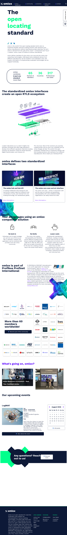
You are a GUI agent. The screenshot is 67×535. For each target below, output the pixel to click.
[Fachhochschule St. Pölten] (45, 306)
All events (57, 428)
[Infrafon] (37, 314)
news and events (47, 4)
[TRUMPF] (60, 344)
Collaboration (46, 517)
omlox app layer (36, 521)
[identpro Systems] (29, 314)
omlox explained (17, 4)
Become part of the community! (19, 331)
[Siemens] (21, 344)
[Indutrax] (45, 314)
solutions (38, 3)
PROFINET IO (44, 270)
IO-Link (29, 271)
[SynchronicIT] (37, 344)
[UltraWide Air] (29, 352)
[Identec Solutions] (21, 314)
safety (29, 281)
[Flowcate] (52, 306)
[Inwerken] (52, 314)
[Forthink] (6, 314)
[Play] (17, 377)
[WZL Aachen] (52, 352)
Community (45, 514)
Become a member (45, 520)
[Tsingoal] (52, 344)
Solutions (55, 514)
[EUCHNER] (37, 306)
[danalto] (21, 306)
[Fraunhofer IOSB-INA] (14, 314)
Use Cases (56, 517)
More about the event (23, 433)
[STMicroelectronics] (29, 344)
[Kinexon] (52, 321)
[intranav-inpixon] (60, 314)
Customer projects (55, 520)
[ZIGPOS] (60, 352)
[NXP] (52, 329)
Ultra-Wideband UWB (36, 526)
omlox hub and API (37, 518)
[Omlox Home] (6, 3)
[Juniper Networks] (45, 321)
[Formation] (60, 306)
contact (58, 3)
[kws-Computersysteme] (60, 321)
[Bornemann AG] (14, 306)
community (29, 3)
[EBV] (29, 306)
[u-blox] (21, 352)
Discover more (47, 457)
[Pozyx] (37, 337)
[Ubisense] (6, 352)
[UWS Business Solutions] (37, 352)
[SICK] (14, 344)
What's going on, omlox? (18, 363)
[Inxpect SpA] (37, 321)
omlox (43, 268)
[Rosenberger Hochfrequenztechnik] (52, 337)
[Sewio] (6, 344)
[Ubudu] (14, 352)
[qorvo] (45, 337)
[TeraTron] (45, 344)
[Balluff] (6, 306)
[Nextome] (45, 329)
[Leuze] (37, 329)
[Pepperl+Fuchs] (60, 329)
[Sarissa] (60, 337)
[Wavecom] (45, 352)
